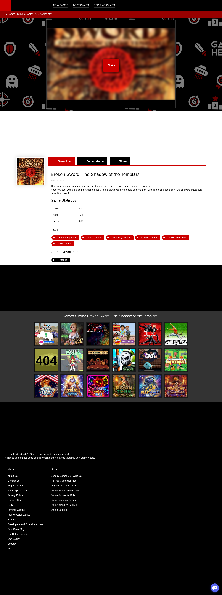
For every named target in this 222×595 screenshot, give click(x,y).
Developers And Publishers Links (25, 524)
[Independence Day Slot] (46, 386)
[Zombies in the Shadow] (98, 334)
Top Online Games (17, 534)
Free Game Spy (16, 529)
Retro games (64, 243)
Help (10, 505)
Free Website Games (19, 514)
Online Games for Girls (63, 495)
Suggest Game (16, 485)
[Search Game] (217, 6)
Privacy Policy (15, 495)
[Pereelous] (98, 360)
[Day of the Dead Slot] (176, 386)
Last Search (14, 539)
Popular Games (104, 5)
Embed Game (95, 161)
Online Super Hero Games (65, 490)
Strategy (12, 543)
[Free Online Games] (3, 14)
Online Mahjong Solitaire (64, 500)
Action (11, 548)
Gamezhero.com (39, 454)
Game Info (64, 161)
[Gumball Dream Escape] (150, 360)
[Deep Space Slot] (150, 386)
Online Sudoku (59, 510)
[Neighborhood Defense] (176, 360)
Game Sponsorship (18, 490)
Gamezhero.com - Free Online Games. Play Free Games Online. (29, 5)
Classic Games (149, 237)
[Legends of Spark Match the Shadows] (46, 334)
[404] (46, 360)
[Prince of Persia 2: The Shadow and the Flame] (176, 334)
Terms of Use (15, 500)
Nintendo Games (177, 237)
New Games (60, 5)
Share (123, 161)
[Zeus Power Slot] (72, 386)
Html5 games (94, 237)
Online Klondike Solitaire (64, 505)
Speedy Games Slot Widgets (66, 476)
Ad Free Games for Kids (63, 481)
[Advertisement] (111, 134)
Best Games (81, 5)
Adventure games (67, 237)
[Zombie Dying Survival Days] (124, 360)
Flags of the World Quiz (63, 485)
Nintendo (62, 260)
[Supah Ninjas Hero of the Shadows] (150, 334)
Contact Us (13, 481)
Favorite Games (16, 510)
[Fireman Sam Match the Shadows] (124, 334)
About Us (13, 476)
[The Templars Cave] (72, 334)
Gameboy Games (121, 237)
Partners (12, 519)
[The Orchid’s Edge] (72, 360)
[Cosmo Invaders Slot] (98, 386)
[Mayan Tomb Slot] (124, 386)
